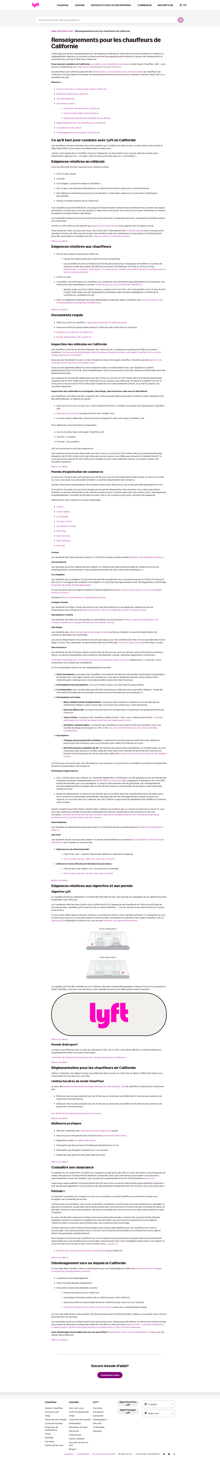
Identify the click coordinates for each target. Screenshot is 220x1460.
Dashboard (56, 920)
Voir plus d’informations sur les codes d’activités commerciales (110, 729)
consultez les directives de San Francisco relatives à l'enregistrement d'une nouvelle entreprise (109, 814)
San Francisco (63, 535)
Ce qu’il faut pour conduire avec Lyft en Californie (81, 89)
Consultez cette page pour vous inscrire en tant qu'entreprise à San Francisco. (90, 659)
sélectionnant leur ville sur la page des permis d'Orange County (114, 609)
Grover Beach (63, 511)
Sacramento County (66, 526)
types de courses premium (105, 225)
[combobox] (182, 5)
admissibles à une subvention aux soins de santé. (117, 71)
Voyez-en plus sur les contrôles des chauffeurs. (118, 284)
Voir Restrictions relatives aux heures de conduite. (76, 1113)
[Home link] (36, 5)
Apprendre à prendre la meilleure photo (107, 322)
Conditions (68, 1454)
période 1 (150, 1178)
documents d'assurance (114, 1135)
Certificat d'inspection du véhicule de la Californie (89, 1307)
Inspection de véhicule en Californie (82, 108)
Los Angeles (62, 516)
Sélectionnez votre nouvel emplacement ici (129, 1332)
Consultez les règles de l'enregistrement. (71, 585)
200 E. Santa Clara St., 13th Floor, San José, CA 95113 (89, 858)
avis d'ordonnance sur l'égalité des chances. (84, 597)
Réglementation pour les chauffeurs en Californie (81, 122)
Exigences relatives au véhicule (72, 93)
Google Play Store (112, 66)
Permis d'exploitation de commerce (81, 113)
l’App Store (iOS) (85, 66)
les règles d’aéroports (84, 1140)
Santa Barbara (63, 540)
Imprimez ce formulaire (68, 413)
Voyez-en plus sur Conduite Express (111, 236)
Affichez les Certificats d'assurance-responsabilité (81, 1250)
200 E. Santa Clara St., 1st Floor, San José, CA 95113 (88, 873)
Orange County (64, 521)
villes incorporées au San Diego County (88, 632)
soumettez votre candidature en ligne (109, 64)
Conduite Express (135, 230)
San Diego (61, 531)
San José (60, 545)
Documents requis (65, 103)
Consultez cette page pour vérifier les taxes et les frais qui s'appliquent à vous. (113, 719)
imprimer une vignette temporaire (120, 920)
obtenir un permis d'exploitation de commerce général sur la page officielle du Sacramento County (104, 621)
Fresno (59, 506)
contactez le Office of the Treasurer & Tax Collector (76, 817)
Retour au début (59, 241)
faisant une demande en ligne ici (148, 557)
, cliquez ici (111, 1243)
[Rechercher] (181, 20)
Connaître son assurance (68, 127)
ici (142, 569)
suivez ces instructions (129, 642)
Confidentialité (83, 1454)
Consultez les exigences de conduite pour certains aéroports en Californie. (88, 1057)
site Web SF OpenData (110, 780)
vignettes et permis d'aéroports (95, 1130)
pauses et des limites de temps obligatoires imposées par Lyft (94, 1086)
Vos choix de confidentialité (104, 1454)
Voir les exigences (65, 98)
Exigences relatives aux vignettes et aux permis (87, 118)
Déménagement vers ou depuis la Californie (78, 132)
